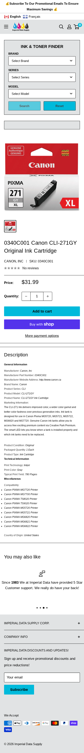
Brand (13, 53)
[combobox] (42, 60)
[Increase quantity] (47, 296)
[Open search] (61, 27)
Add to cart (42, 311)
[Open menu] (6, 26)
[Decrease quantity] (26, 296)
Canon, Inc (13, 261)
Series (13, 70)
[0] (76, 26)
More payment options (42, 336)
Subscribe (19, 690)
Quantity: (11, 296)
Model (13, 86)
